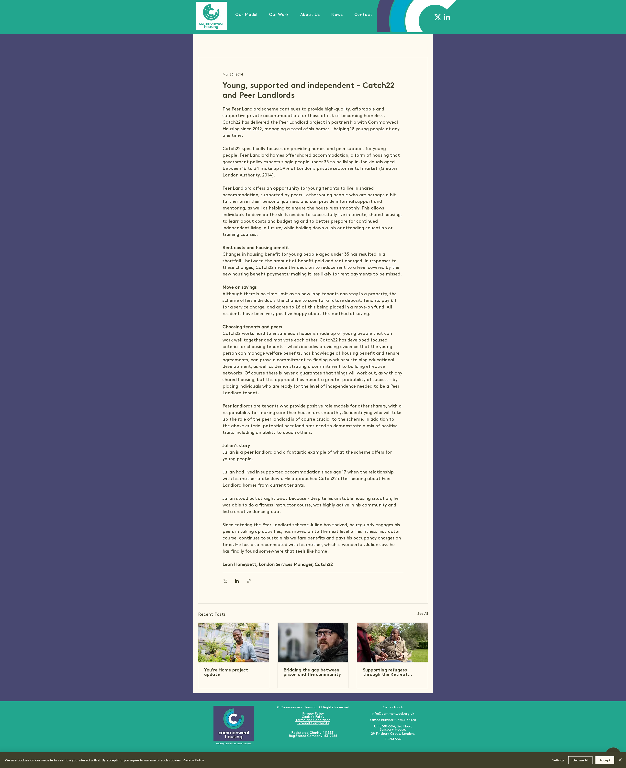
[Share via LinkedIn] (237, 581)
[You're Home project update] (233, 642)
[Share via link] (248, 581)
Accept (605, 760)
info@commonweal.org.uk (393, 713)
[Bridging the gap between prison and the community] (313, 642)
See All (422, 613)
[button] (279, 14)
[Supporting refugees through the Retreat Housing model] (392, 642)
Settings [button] (558, 760)
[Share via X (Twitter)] (225, 581)
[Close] (620, 760)
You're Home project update (226, 672)
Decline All (580, 760)
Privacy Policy (193, 760)
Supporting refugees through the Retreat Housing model (385, 672)
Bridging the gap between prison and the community (312, 672)
